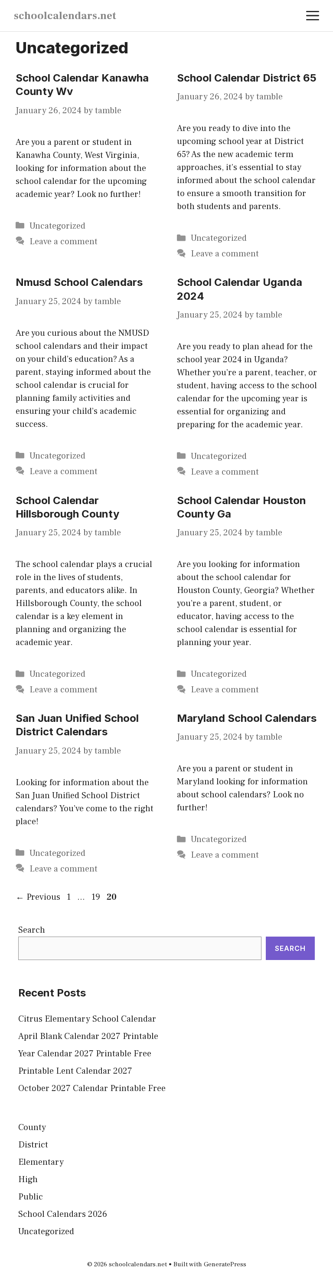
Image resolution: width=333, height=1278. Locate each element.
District (33, 1144)
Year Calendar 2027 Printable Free (84, 1053)
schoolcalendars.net (65, 16)
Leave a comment (63, 241)
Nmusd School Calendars (79, 282)
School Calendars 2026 (62, 1214)
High (28, 1179)
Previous (38, 897)
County (32, 1127)
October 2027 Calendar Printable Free (92, 1088)
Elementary (41, 1162)
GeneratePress (225, 1264)
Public (30, 1197)
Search (31, 930)
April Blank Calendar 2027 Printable (88, 1036)
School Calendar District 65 (247, 78)
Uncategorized (57, 226)
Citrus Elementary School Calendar (87, 1019)
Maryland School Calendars (247, 718)
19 (96, 897)
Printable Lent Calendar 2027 (75, 1071)
